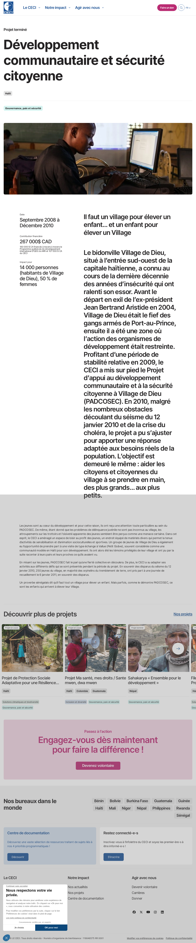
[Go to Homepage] (8, 8)
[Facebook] (135, 913)
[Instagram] (156, 913)
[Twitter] (142, 913)
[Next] (178, 649)
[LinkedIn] (163, 913)
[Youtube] (149, 913)
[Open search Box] (181, 7)
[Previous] (18, 649)
